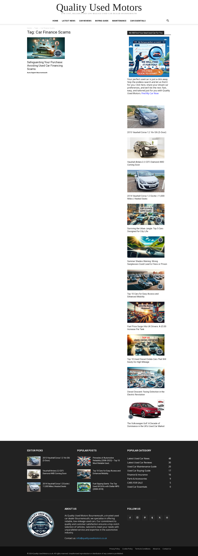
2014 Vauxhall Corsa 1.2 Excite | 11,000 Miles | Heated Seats (145, 197)
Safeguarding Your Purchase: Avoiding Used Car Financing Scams (45, 66)
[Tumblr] (152, 517)
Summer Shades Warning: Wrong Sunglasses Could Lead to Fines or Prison (147, 262)
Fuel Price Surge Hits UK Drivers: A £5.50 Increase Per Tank (146, 328)
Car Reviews (85, 20)
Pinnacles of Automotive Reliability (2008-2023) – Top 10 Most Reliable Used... (106, 460)
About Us (156, 549)
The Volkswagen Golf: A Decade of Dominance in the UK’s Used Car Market (145, 425)
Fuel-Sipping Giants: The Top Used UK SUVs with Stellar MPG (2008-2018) (106, 486)
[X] (159, 517)
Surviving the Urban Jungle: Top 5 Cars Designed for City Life (145, 230)
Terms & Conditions (142, 549)
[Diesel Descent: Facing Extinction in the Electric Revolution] (145, 378)
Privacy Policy (115, 549)
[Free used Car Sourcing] (149, 57)
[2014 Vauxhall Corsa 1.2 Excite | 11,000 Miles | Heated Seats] (145, 181)
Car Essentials (138, 20)
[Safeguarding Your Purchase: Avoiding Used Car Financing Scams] (49, 48)
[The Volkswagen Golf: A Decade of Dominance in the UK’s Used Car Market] (145, 410)
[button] (167, 20)
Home (55, 20)
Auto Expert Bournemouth (37, 73)
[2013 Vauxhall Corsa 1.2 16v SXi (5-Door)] (145, 117)
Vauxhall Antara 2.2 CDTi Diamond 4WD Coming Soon (145, 163)
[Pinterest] (144, 517)
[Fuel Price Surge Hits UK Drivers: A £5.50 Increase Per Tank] (145, 313)
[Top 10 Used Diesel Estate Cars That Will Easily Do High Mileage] (145, 345)
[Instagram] (137, 517)
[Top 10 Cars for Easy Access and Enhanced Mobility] (145, 280)
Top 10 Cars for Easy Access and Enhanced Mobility (143, 295)
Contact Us (167, 549)
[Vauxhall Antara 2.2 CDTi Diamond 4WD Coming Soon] (145, 148)
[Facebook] (130, 517)
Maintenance (119, 20)
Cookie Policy (127, 549)
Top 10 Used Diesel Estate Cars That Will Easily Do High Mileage (146, 360)
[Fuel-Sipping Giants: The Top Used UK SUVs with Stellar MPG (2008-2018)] (84, 487)
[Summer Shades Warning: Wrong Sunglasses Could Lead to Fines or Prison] (145, 247)
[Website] (167, 517)
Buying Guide (101, 20)
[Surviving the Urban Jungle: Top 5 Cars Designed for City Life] (145, 215)
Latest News (68, 20)
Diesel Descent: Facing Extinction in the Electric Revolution (145, 393)
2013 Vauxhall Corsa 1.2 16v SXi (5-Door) (146, 132)
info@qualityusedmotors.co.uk (91, 538)
